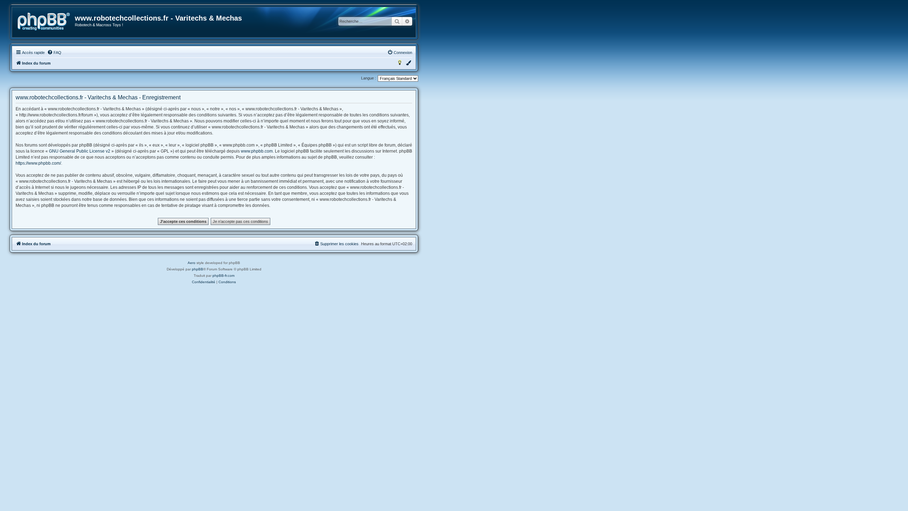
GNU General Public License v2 (79, 151)
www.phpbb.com (257, 151)
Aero (191, 263)
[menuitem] (54, 52)
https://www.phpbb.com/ (38, 163)
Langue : (368, 78)
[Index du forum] (43, 21)
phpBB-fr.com (223, 276)
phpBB (197, 269)
